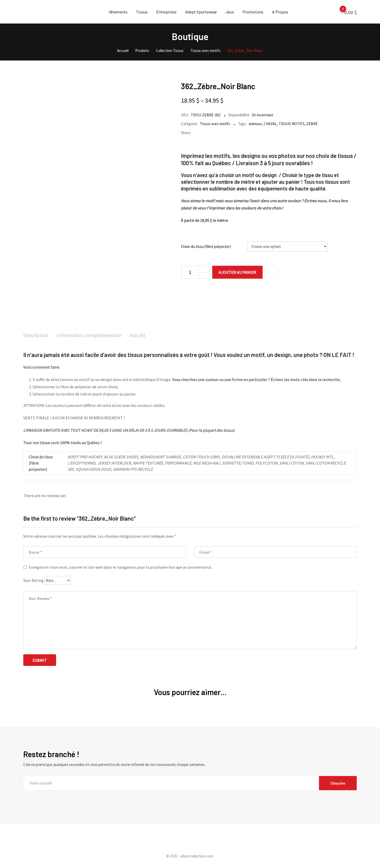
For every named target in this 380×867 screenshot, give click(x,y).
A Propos (280, 11)
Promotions (252, 11)
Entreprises (166, 11)
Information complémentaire (89, 335)
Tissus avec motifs (215, 123)
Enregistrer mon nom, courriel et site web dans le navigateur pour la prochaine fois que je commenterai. (120, 567)
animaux (255, 123)
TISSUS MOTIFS (292, 123)
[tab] (35, 335)
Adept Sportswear (201, 11)
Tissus (142, 11)
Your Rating (33, 580)
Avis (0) (137, 335)
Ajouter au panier (237, 272)
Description (35, 335)
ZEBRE (312, 123)
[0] (337, 12)
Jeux (229, 11)
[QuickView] (271, 272)
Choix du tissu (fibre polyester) (206, 246)
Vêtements (118, 11)
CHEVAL (270, 123)
